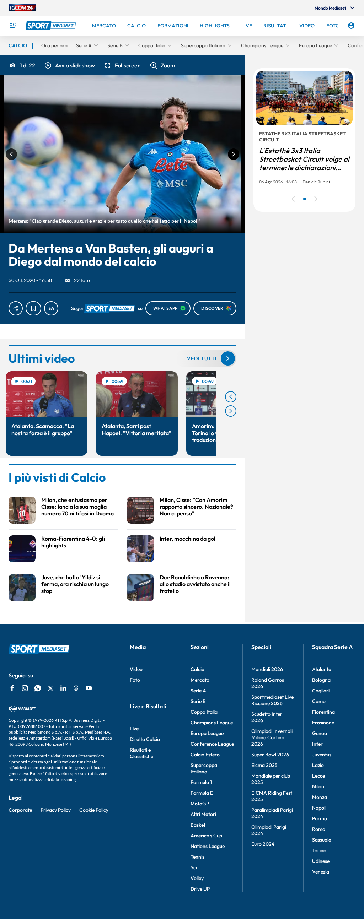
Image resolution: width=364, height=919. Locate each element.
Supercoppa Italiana (204, 768)
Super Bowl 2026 (270, 754)
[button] (69, 65)
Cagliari (321, 690)
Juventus (321, 754)
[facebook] (12, 688)
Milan (318, 786)
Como (319, 701)
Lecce (318, 776)
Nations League (208, 846)
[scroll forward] (230, 411)
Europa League (207, 733)
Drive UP (200, 889)
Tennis (197, 857)
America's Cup (206, 835)
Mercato (200, 680)
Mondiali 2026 (267, 669)
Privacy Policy (56, 810)
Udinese (321, 861)
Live (134, 728)
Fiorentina (323, 712)
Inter (317, 744)
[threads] (76, 688)
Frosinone (323, 722)
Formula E (202, 793)
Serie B (198, 701)
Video (136, 669)
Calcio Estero (205, 754)
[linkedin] (63, 688)
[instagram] (24, 688)
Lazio (318, 765)
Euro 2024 (262, 844)
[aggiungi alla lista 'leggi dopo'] (33, 308)
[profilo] (351, 25)
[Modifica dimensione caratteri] (51, 308)
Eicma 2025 (264, 765)
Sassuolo (321, 840)
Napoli (319, 808)
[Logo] (51, 25)
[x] (50, 688)
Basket (198, 825)
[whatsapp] (37, 688)
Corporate (20, 810)
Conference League (212, 744)
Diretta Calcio (145, 739)
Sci (194, 867)
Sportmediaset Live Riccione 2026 (272, 700)
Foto (135, 680)
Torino (319, 850)
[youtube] (88, 688)
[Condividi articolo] (16, 308)
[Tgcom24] (22, 7)
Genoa (319, 733)
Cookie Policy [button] (93, 810)
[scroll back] (230, 396)
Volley (197, 878)
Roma (318, 829)
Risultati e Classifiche (141, 753)
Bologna (321, 680)
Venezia (320, 872)
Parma (319, 818)
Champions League (212, 722)
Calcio (197, 669)
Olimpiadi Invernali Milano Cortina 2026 (272, 737)
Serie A (198, 690)
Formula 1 (201, 782)
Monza (319, 797)
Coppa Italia (204, 712)
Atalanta (321, 669)
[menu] (13, 25)
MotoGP (200, 803)
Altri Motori (203, 814)
